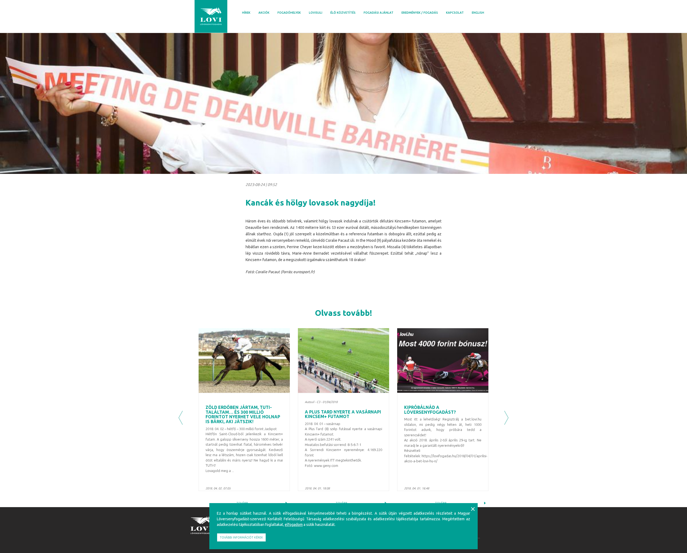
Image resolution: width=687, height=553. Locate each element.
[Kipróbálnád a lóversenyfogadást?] (442, 360)
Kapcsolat (455, 12)
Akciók (263, 12)
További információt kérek (241, 537)
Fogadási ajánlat (378, 12)
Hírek (246, 12)
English (478, 12)
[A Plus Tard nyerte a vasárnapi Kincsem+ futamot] (343, 360)
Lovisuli (315, 12)
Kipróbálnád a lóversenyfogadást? (430, 410)
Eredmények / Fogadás (419, 12)
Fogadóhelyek (289, 12)
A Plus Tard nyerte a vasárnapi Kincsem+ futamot (343, 414)
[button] (180, 417)
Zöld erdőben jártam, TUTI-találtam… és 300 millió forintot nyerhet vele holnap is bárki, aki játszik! (243, 414)
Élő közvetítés (343, 12)
